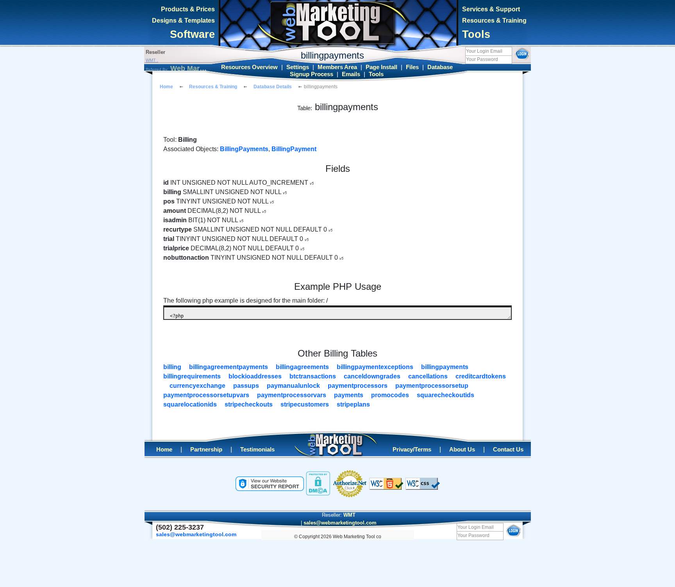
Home (166, 86)
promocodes (390, 395)
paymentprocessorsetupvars (206, 395)
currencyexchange (197, 385)
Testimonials (257, 449)
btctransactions (312, 376)
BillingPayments (244, 149)
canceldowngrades (372, 376)
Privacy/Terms (412, 449)
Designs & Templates (183, 20)
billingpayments (444, 367)
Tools (476, 34)
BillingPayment (293, 149)
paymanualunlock (293, 385)
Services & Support (491, 9)
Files (412, 67)
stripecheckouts (249, 404)
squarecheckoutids (445, 395)
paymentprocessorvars (291, 395)
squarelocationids (190, 404)
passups (246, 385)
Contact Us (508, 449)
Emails (351, 74)
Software (192, 34)
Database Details (273, 86)
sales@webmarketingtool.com (340, 523)
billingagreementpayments (228, 367)
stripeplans (353, 404)
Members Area (337, 67)
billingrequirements (192, 376)
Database (440, 67)
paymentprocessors (358, 385)
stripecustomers (304, 404)
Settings (297, 67)
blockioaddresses (255, 376)
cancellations (428, 376)
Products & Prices (188, 9)
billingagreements (302, 367)
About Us (462, 449)
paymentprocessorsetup (431, 385)
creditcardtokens (480, 376)
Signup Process (311, 74)
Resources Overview (249, 67)
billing (172, 367)
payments (348, 395)
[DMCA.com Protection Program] (318, 483)
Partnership (206, 449)
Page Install (381, 67)
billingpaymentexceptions (375, 367)
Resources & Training (494, 20)
